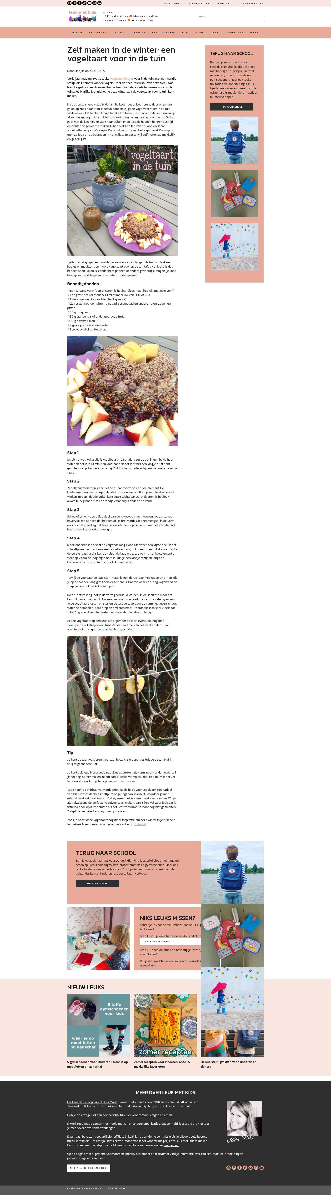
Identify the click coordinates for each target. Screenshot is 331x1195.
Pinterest (140, 824)
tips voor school (231, 107)
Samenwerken (252, 4)
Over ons (172, 4)
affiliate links (122, 1136)
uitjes (118, 32)
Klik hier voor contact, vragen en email (146, 1115)
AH (147, 295)
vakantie (138, 32)
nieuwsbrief (199, 4)
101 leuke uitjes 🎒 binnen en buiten (131, 16)
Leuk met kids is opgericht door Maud (92, 1102)
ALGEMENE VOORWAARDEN (84, 1188)
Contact (225, 4)
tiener (215, 32)
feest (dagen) (164, 32)
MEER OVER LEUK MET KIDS (89, 1168)
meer (254, 32)
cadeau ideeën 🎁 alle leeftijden (129, 20)
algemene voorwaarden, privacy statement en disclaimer (130, 1153)
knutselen (98, 32)
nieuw (77, 32)
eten (199, 32)
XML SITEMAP (117, 1188)
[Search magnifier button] (261, 14)
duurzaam (235, 32)
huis (185, 32)
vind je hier (171, 1145)
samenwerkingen (103, 1128)
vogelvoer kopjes (121, 78)
